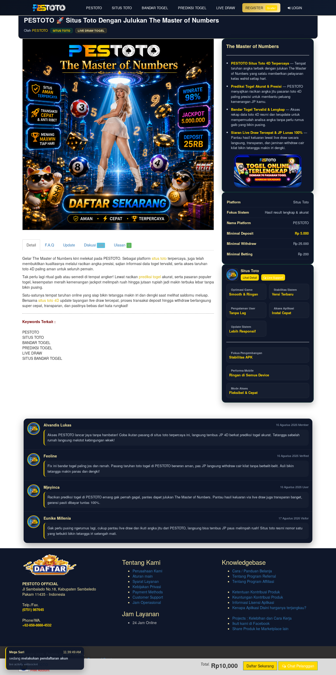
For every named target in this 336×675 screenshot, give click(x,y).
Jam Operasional (147, 602)
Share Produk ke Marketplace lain (260, 628)
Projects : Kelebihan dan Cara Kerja (262, 618)
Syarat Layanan (146, 581)
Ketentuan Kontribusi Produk (256, 591)
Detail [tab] (31, 244)
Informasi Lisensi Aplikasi (253, 602)
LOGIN (296, 7)
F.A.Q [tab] (49, 244)
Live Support (274, 277)
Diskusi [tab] (93, 244)
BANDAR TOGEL (155, 7)
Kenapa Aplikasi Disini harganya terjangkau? (269, 607)
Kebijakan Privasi (147, 586)
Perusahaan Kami (147, 570)
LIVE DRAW (225, 7)
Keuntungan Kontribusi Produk (257, 597)
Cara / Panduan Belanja (252, 570)
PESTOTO (94, 7)
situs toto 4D (48, 300)
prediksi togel (150, 276)
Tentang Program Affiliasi (253, 581)
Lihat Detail (250, 277)
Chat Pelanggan (300, 665)
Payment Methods (148, 591)
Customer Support (148, 597)
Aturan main (143, 576)
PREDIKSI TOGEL (192, 7)
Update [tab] (69, 244)
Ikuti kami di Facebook (251, 623)
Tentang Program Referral (254, 576)
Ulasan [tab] (122, 244)
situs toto (159, 258)
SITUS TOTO (122, 7)
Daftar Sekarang (260, 665)
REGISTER (260, 7)
